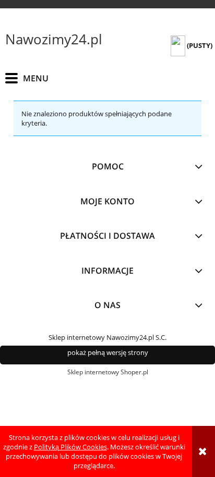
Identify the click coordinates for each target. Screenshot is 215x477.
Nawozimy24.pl (53, 39)
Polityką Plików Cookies (70, 446)
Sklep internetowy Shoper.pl (107, 372)
